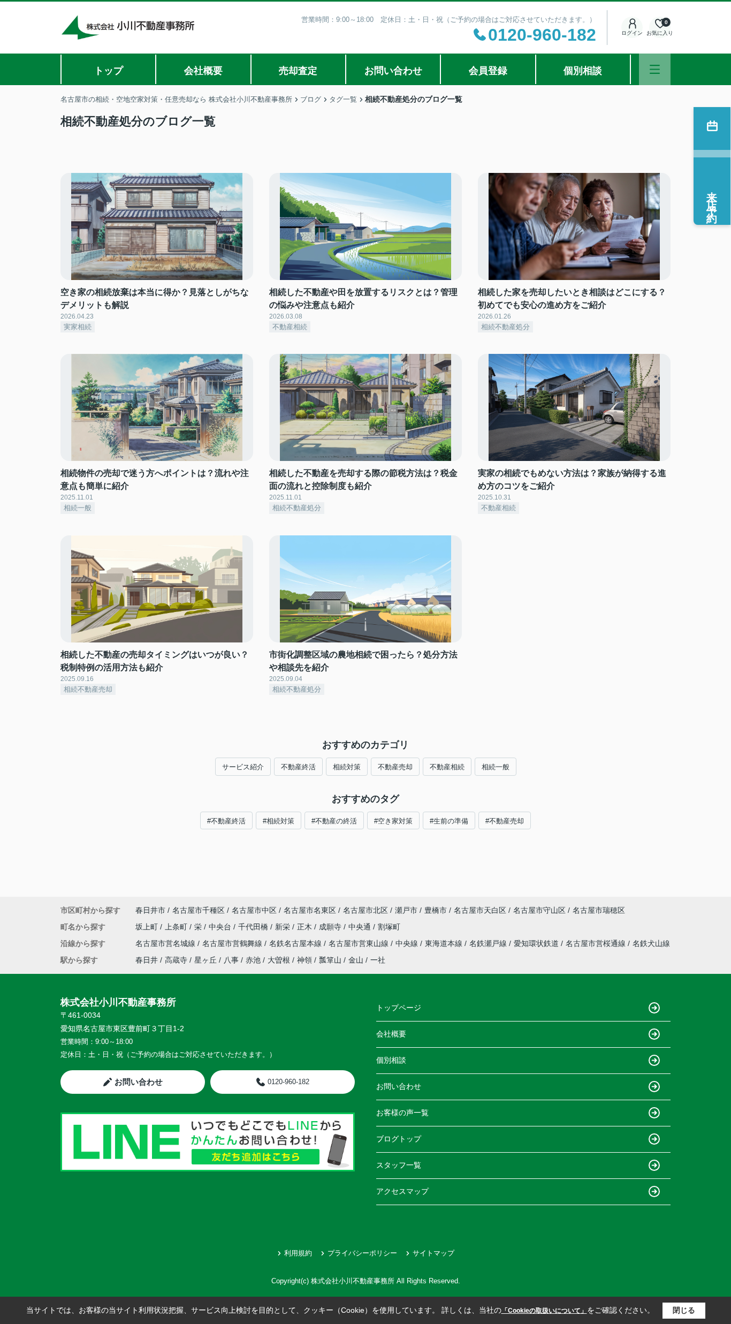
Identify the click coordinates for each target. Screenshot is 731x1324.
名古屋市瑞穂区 (599, 910)
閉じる (684, 1310)
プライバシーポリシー (362, 1253)
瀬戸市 (406, 910)
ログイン (632, 33)
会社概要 (203, 70)
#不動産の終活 (334, 821)
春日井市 (150, 910)
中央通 (360, 926)
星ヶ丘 (205, 960)
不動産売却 (395, 767)
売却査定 (298, 70)
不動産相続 (447, 767)
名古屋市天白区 (480, 910)
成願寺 (331, 926)
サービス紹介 (243, 767)
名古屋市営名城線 (166, 943)
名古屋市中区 (254, 910)
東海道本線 (445, 943)
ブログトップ (398, 1138)
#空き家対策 (393, 821)
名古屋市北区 (365, 910)
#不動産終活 (226, 821)
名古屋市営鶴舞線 (233, 943)
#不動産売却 (504, 821)
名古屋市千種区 (198, 910)
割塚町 (389, 926)
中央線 (407, 943)
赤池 (253, 960)
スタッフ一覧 (398, 1165)
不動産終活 (298, 767)
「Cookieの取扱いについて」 (544, 1310)
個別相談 (583, 70)
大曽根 (279, 960)
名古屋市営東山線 (360, 943)
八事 (231, 960)
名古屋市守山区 (539, 910)
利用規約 (298, 1253)
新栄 (283, 926)
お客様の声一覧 (402, 1112)
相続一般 (495, 767)
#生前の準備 (449, 821)
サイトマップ (433, 1253)
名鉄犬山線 (651, 943)
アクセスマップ (402, 1191)
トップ (108, 70)
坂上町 (147, 926)
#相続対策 (278, 821)
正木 (305, 926)
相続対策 (347, 767)
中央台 (221, 926)
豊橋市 (435, 910)
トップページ (398, 1007)
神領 (304, 960)
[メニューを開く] (654, 69)
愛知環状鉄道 (537, 943)
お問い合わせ (393, 70)
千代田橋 (254, 926)
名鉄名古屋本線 (296, 943)
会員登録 (488, 70)
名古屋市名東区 (310, 910)
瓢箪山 (330, 960)
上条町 (177, 926)
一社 (377, 960)
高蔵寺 (176, 960)
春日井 (146, 960)
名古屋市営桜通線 (597, 943)
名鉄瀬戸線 (489, 943)
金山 (355, 960)
